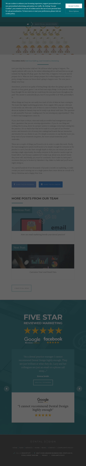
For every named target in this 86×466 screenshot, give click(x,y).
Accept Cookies (73, 6)
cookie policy (10, 13)
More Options (74, 11)
